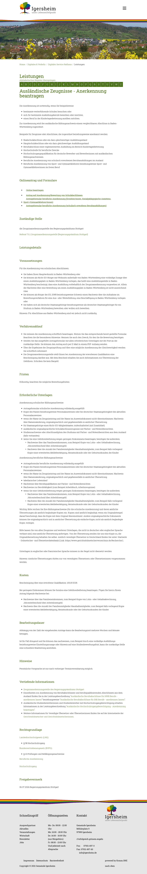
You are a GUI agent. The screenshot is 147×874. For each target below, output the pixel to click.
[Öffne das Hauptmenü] (125, 8)
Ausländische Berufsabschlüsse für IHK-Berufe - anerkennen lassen (92, 699)
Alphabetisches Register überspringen (38, 80)
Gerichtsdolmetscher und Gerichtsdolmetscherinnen (49, 716)
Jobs (22, 842)
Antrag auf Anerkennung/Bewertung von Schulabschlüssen (54, 195)
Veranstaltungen (27, 832)
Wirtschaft (25, 835)
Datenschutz (42, 860)
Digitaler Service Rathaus (60, 64)
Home (22, 64)
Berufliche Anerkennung (31, 759)
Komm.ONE (121, 860)
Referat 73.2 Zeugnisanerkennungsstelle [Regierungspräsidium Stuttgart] (54, 234)
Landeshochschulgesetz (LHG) (34, 737)
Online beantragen (35, 190)
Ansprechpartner (28, 825)
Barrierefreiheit (57, 860)
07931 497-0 (89, 845)
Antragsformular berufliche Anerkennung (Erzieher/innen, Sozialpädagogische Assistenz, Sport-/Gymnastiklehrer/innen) (67, 200)
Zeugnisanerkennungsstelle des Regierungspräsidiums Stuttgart (54, 689)
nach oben (110, 866)
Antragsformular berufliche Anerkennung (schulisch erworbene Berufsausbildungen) (66, 205)
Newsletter (25, 839)
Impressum (29, 860)
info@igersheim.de (88, 852)
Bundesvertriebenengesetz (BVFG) (36, 748)
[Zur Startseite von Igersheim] (38, 8)
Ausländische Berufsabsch (83, 696)
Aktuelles (24, 828)
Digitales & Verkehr (37, 64)
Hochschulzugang (28, 766)
